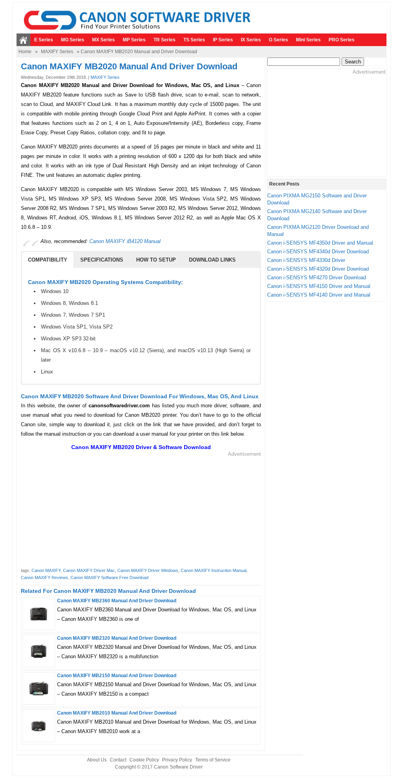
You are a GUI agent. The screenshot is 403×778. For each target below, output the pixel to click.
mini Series (308, 40)
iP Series (223, 40)
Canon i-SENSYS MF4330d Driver (306, 260)
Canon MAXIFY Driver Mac (89, 570)
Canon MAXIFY (46, 570)
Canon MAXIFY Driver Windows (147, 570)
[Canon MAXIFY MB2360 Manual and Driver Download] (39, 624)
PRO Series (342, 40)
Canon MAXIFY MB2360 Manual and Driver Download (116, 600)
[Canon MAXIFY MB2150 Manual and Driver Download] (39, 699)
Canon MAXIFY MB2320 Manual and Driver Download (116, 638)
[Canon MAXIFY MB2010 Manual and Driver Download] (39, 736)
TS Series (194, 40)
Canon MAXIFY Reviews (44, 577)
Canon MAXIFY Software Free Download (109, 577)
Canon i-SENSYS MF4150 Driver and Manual (318, 286)
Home (24, 51)
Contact (118, 760)
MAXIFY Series (57, 51)
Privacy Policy (177, 760)
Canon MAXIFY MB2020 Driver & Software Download (141, 447)
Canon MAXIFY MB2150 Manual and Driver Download (116, 675)
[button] (47, 260)
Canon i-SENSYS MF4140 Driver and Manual (318, 295)
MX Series (103, 40)
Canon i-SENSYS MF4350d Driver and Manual (320, 243)
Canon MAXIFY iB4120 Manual (125, 241)
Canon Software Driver (178, 767)
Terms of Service (213, 760)
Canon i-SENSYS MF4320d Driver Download (318, 269)
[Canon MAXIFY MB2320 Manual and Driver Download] (39, 662)
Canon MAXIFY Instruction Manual (213, 570)
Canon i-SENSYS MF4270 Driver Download (316, 277)
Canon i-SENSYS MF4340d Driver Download (318, 251)
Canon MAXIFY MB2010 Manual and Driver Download (116, 713)
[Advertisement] (141, 513)
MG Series (72, 40)
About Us (97, 760)
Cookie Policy (144, 760)
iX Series (251, 40)
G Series (278, 40)
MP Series (134, 40)
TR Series (164, 40)
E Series (43, 40)
